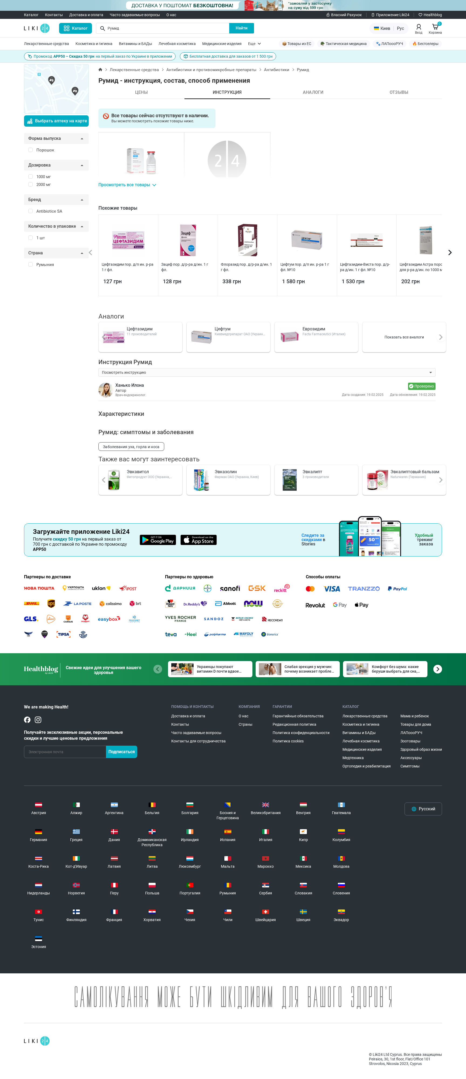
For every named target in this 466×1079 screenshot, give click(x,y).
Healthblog (433, 15)
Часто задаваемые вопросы (135, 15)
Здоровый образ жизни (421, 749)
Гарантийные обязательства (298, 716)
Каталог (31, 15)
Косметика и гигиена (94, 44)
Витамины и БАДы (135, 44)
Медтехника (353, 758)
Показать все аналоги (404, 337)
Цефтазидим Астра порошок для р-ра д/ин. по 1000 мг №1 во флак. (425, 267)
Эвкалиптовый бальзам (414, 471)
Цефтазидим (140, 328)
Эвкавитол (138, 471)
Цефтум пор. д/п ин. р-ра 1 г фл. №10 (304, 267)
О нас (171, 15)
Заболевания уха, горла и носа (131, 447)
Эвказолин (226, 471)
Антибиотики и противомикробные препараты (211, 69)
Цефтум (223, 328)
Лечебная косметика (177, 44)
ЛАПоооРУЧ (411, 733)
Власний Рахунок (346, 15)
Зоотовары (410, 741)
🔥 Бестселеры (425, 44)
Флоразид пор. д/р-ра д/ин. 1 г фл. (246, 267)
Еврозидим (314, 328)
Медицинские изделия (222, 44)
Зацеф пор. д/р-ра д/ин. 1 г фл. (184, 267)
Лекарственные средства (46, 44)
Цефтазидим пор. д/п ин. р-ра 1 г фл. (127, 267)
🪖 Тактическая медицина (343, 44)
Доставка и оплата (86, 15)
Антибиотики (276, 69)
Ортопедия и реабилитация (366, 766)
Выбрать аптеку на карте (61, 120)
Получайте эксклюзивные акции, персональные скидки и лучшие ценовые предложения (73, 735)
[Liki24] (37, 1041)
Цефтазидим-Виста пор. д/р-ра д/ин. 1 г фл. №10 (365, 267)
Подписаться (121, 751)
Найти (242, 28)
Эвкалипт (312, 471)
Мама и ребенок (414, 716)
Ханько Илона (129, 385)
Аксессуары (411, 758)
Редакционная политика (294, 724)
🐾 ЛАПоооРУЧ (389, 44)
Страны (245, 724)
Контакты (54, 15)
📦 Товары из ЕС (296, 44)
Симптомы (410, 766)
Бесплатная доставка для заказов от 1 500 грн (231, 56)
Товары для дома (415, 724)
